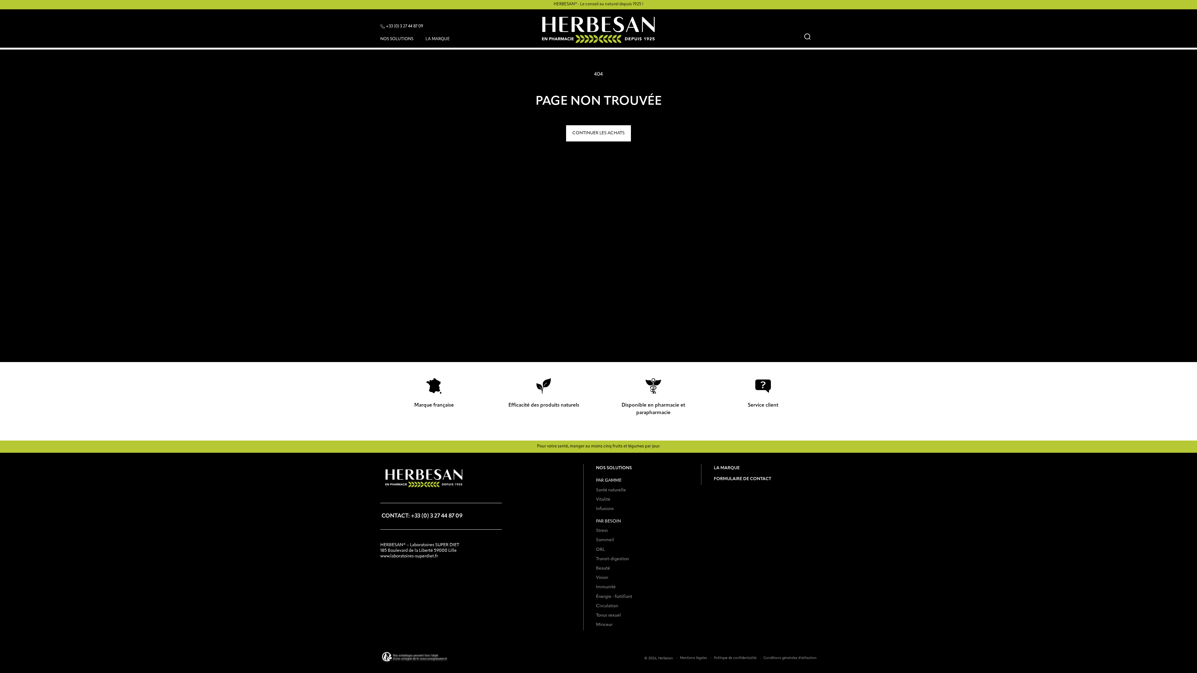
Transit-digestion (612, 559)
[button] (399, 40)
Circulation (607, 606)
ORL (600, 549)
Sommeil (605, 540)
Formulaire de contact (742, 479)
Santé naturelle (611, 490)
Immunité (606, 587)
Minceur (604, 625)
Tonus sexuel (608, 615)
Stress (602, 530)
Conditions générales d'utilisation (790, 658)
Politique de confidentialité (735, 658)
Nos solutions (614, 468)
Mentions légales (693, 658)
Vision (602, 577)
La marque (727, 468)
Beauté (603, 568)
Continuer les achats (598, 133)
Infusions (605, 509)
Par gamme (609, 480)
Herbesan (665, 658)
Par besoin (608, 521)
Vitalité (603, 499)
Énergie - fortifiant (614, 596)
